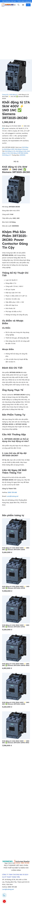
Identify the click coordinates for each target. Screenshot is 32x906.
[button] (18, 4)
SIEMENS (22, 155)
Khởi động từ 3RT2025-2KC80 (19, 153)
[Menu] (15, 5)
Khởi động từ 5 (6, 155)
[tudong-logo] (7, 5)
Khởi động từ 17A (10, 151)
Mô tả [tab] (16, 161)
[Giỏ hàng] (23, 5)
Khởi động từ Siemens (21, 149)
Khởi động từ (13, 94)
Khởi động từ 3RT (9, 149)
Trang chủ (5, 94)
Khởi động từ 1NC (21, 151)
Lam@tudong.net (12, 496)
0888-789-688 (12, 492)
